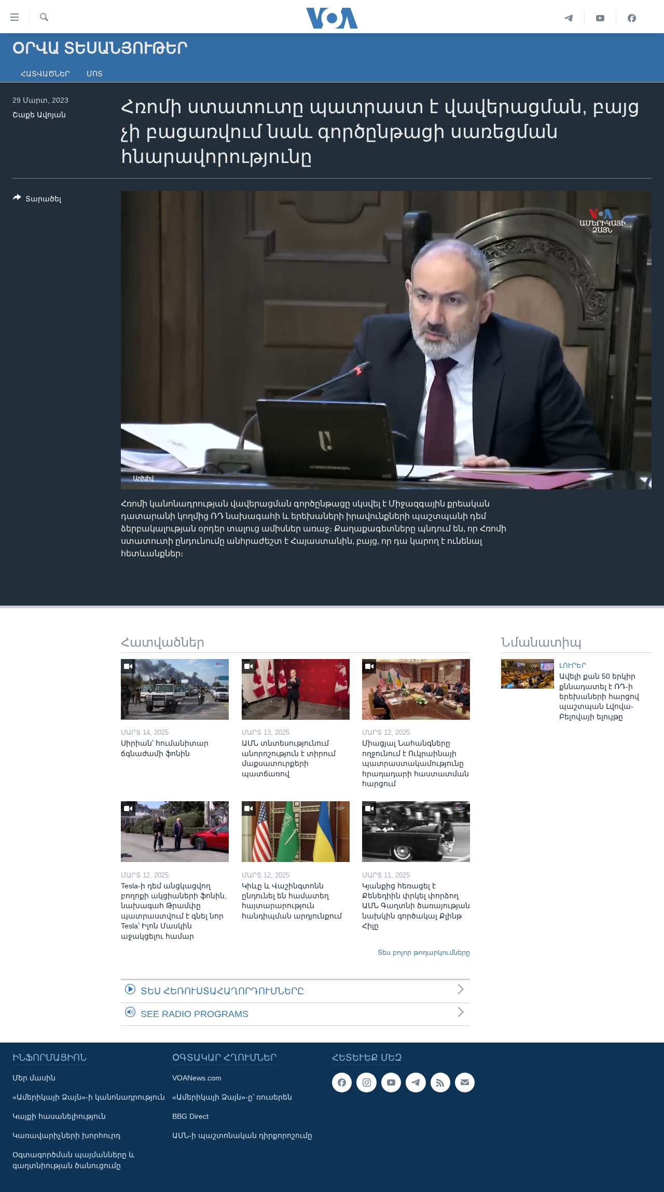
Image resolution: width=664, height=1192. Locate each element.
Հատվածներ (45, 74)
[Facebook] (631, 18)
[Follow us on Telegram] (415, 1082)
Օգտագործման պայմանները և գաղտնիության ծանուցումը (73, 1160)
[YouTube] (600, 18)
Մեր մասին (34, 1078)
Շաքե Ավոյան (39, 115)
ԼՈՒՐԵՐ (572, 665)
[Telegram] (569, 18)
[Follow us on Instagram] (366, 1082)
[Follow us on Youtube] (391, 1082)
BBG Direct (190, 1116)
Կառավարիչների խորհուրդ (66, 1135)
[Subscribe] (465, 1082)
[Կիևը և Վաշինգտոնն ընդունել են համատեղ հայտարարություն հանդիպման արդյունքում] (296, 831)
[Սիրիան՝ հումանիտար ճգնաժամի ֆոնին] (175, 689)
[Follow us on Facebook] (342, 1082)
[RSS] (440, 1082)
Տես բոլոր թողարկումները (424, 952)
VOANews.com (197, 1078)
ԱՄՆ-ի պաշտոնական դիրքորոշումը (242, 1135)
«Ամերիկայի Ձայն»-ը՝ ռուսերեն (232, 1097)
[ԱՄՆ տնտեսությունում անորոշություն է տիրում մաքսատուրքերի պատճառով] (296, 689)
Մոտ (95, 74)
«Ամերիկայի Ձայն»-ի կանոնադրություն (88, 1097)
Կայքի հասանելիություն (59, 1116)
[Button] (37, 200)
